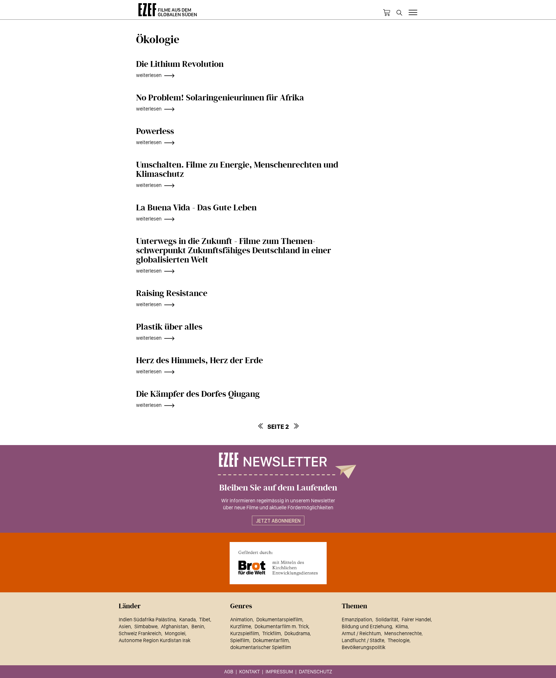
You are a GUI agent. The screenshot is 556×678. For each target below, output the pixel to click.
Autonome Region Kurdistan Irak (154, 640)
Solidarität (387, 619)
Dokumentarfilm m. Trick (281, 626)
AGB (228, 671)
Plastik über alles (169, 327)
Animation (241, 619)
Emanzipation (357, 619)
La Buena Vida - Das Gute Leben (196, 208)
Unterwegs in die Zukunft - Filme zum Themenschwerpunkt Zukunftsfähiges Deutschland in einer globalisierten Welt (233, 250)
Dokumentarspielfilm (279, 619)
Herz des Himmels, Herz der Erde (199, 360)
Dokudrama (297, 633)
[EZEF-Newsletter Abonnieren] (278, 466)
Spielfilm (239, 640)
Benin (197, 626)
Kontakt (249, 671)
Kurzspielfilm (244, 633)
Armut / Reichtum (361, 633)
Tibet (204, 619)
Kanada (187, 619)
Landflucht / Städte (363, 640)
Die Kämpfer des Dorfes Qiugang (198, 394)
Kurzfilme (240, 626)
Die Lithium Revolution (180, 64)
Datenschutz (315, 671)
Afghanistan (174, 626)
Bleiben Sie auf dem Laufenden (278, 488)
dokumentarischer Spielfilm (260, 647)
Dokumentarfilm (271, 640)
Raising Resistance (171, 293)
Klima (402, 626)
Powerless (155, 131)
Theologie (398, 640)
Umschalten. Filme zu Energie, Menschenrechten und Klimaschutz (237, 169)
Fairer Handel (416, 619)
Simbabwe (146, 626)
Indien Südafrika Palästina (147, 619)
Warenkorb (386, 12)
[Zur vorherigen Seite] (260, 426)
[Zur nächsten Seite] (296, 426)
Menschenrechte (403, 633)
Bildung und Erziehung (367, 626)
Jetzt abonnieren (278, 521)
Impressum (279, 671)
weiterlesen (149, 75)
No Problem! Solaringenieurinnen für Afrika (220, 98)
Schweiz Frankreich (140, 633)
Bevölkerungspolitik (363, 647)
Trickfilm (271, 633)
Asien (125, 626)
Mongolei (175, 633)
